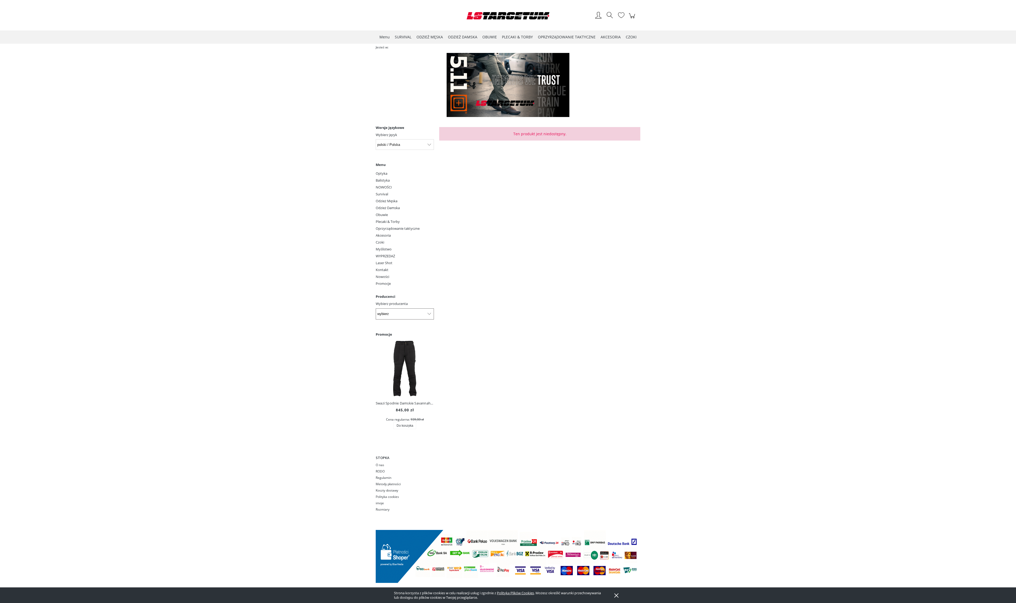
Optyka (381, 173)
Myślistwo (384, 249)
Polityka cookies (387, 496)
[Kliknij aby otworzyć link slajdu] (508, 85)
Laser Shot (384, 262)
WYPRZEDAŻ (385, 256)
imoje (380, 503)
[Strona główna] (508, 15)
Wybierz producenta (392, 303)
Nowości (382, 276)
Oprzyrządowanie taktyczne (398, 228)
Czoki (380, 242)
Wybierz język (386, 135)
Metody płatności (388, 484)
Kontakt (382, 269)
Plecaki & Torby (388, 221)
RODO (380, 471)
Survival (382, 194)
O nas (380, 465)
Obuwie (382, 214)
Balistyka (383, 180)
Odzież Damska (388, 207)
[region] (508, 85)
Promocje (383, 283)
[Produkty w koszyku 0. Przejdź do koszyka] (633, 18)
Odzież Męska (386, 201)
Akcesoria (383, 235)
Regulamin (383, 477)
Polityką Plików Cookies (515, 593)
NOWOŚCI (384, 187)
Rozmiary (382, 509)
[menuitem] (384, 36)
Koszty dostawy (387, 490)
